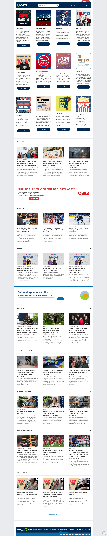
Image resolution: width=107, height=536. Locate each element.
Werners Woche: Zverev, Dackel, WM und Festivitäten (27, 493)
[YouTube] (80, 529)
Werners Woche (22, 473)
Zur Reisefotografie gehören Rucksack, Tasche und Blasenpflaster (78, 413)
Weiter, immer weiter (24, 431)
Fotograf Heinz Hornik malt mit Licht (26, 412)
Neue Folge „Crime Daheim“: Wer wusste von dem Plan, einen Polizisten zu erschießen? (78, 164)
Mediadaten (46, 529)
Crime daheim (22, 142)
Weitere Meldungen (53, 514)
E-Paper (54, 1)
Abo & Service (78, 1)
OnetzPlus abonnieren (86, 1)
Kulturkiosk (21, 308)
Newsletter (67, 1)
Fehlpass (20, 249)
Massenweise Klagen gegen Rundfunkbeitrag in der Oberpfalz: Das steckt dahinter (27, 163)
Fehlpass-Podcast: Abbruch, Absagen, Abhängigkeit (26, 269)
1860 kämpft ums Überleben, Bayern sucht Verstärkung (27, 451)
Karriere (40, 529)
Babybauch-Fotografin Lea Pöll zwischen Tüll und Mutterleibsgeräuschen (53, 413)
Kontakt (30, 529)
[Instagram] (83, 529)
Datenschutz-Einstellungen (67, 529)
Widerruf (87, 534)
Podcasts (72, 1)
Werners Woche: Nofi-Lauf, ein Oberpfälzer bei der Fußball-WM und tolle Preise (53, 494)
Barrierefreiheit (70, 534)
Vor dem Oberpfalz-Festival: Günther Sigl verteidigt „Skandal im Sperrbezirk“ (78, 330)
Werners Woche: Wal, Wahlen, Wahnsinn (79, 493)
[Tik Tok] (86, 529)
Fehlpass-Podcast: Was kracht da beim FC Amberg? (53, 269)
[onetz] (22, 5)
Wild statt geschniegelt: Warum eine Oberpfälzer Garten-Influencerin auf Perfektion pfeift (51, 331)
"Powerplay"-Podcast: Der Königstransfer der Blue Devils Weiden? (53, 230)
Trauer (63, 1)
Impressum (62, 534)
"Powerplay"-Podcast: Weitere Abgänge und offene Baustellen (79, 230)
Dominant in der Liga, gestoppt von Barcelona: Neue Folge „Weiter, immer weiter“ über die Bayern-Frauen (79, 453)
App (58, 529)
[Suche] (57, 5)
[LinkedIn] (89, 529)
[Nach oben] (104, 533)
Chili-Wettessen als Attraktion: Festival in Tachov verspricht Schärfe (79, 372)
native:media (28, 534)
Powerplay (21, 208)
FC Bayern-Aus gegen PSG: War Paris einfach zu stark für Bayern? (53, 452)
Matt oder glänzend (24, 392)
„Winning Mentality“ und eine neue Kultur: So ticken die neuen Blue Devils (27, 230)
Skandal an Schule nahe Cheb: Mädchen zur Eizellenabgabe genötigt (53, 372)
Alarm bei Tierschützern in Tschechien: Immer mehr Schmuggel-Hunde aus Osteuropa (26, 373)
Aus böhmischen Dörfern (25, 351)
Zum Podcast (23, 45)
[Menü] (83, 5)
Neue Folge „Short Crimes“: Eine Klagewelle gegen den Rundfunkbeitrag (52, 163)
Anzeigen (58, 1)
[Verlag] (22, 529)
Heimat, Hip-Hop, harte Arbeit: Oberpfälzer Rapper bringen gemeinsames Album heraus (27, 330)
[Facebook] (77, 529)
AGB (83, 534)
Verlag (35, 529)
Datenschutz (78, 534)
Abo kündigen (53, 529)
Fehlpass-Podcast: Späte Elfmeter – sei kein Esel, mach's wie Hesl (77, 270)
